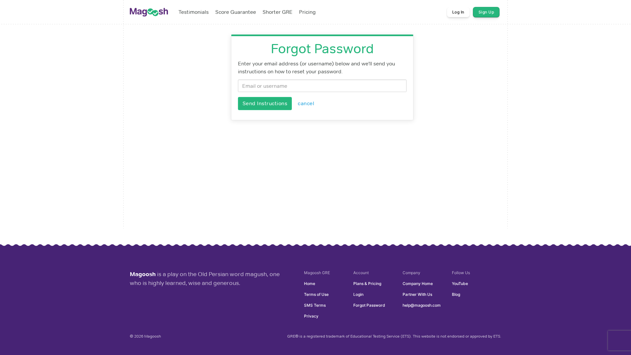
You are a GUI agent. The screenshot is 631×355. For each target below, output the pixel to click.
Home (309, 283)
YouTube (460, 283)
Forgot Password (369, 305)
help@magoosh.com (422, 305)
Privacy (311, 316)
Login (358, 294)
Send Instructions (265, 103)
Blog (456, 294)
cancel (306, 103)
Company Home (418, 283)
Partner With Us (417, 294)
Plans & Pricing (367, 283)
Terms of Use (316, 294)
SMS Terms (315, 305)
